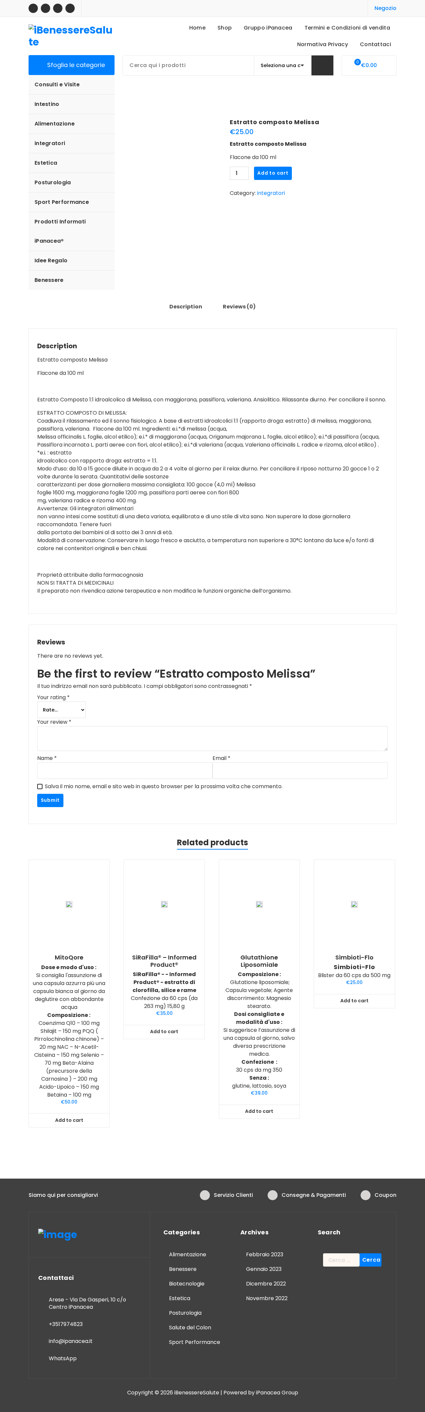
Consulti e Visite (57, 84)
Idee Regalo (51, 260)
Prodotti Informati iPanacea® (60, 231)
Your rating (53, 697)
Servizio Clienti (233, 1195)
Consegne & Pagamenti (314, 1195)
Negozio (385, 8)
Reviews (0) (239, 306)
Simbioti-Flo (354, 957)
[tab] (186, 306)
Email (221, 758)
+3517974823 (66, 1324)
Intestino (47, 104)
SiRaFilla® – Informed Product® (164, 961)
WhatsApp (63, 1358)
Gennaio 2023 (264, 1269)
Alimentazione (55, 123)
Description (185, 306)
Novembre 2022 (267, 1298)
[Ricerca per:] (341, 1260)
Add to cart (273, 173)
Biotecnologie (187, 1283)
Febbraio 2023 (264, 1254)
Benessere (49, 280)
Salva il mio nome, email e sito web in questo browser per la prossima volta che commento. (164, 786)
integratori (50, 143)
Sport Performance (62, 202)
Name (47, 758)
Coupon (385, 1195)
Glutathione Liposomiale (259, 961)
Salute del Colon (190, 1327)
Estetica (46, 163)
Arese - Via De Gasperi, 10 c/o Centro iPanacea (87, 1303)
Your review (54, 722)
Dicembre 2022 (266, 1283)
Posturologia (53, 182)
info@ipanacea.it (71, 1341)
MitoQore (69, 957)
